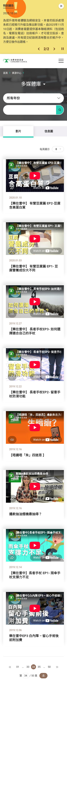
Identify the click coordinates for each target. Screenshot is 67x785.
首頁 (5, 72)
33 (27, 667)
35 (39, 667)
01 (17, 667)
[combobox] (33, 98)
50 (49, 667)
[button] (38, 49)
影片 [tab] (18, 131)
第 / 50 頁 (28, 675)
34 (33, 667)
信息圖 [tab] (49, 131)
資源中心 (16, 72)
